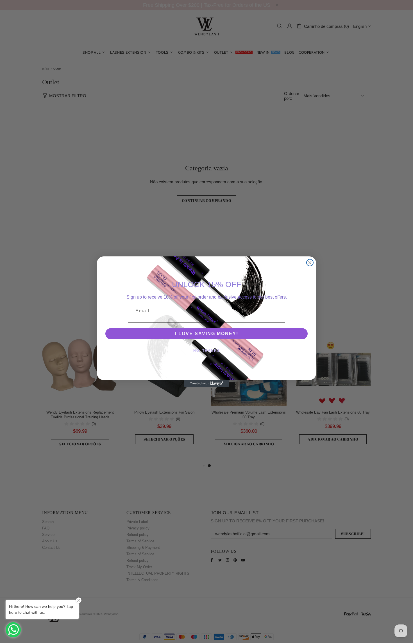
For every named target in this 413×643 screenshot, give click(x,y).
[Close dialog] (310, 262)
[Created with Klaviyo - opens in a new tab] (206, 383)
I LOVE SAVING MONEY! (206, 333)
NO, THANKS (206, 351)
